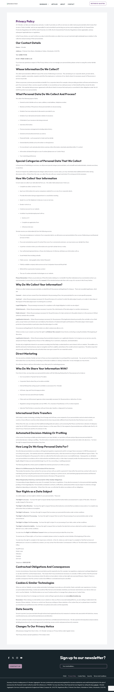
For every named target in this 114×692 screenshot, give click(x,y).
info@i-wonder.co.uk (26, 58)
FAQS (64, 676)
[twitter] (13, 658)
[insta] (17, 658)
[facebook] (9, 658)
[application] (48, 4)
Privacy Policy (72, 676)
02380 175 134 (23, 55)
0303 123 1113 (26, 562)
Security (89, 676)
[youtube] (21, 658)
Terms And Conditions (100, 676)
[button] (15, 666)
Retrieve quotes (98, 3)
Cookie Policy (82, 676)
